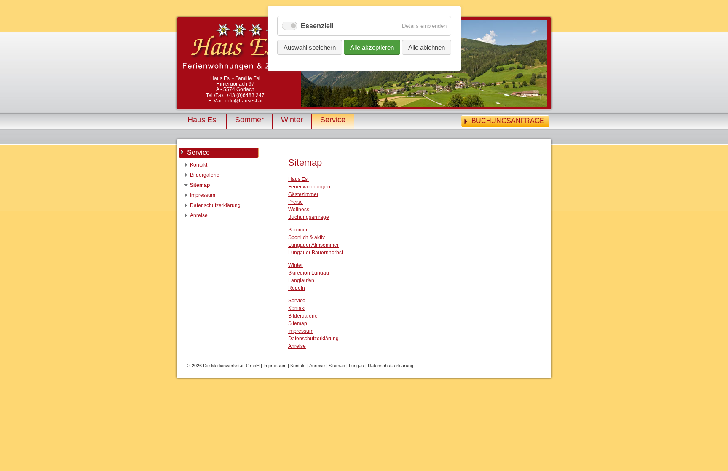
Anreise (297, 346)
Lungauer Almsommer (313, 245)
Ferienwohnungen (309, 187)
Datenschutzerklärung (313, 339)
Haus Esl (202, 120)
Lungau (357, 365)
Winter (292, 120)
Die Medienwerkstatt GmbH (232, 365)
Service (332, 120)
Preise (295, 202)
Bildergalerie (303, 316)
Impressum (300, 331)
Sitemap (297, 323)
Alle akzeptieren (372, 47)
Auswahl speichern (310, 47)
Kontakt (296, 308)
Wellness (298, 210)
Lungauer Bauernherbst (315, 253)
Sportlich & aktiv (306, 237)
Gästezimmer (303, 194)
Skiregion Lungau (308, 273)
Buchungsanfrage (507, 120)
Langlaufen (301, 280)
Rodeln (296, 288)
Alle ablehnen (426, 47)
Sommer (249, 120)
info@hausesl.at (243, 101)
